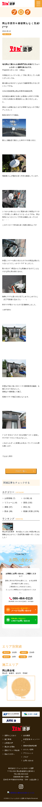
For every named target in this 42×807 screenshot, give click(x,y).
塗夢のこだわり (10, 735)
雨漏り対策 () (31, 511)
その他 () (27, 498)
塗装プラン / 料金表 (12, 750)
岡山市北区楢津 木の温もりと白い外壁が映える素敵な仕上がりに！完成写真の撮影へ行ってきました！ (21, 534)
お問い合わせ (28, 760)
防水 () (8, 511)
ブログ (25, 757)
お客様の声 (9, 743)
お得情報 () (10, 498)
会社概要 (26, 735)
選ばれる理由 (10, 747)
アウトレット (28, 753)
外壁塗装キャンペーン (31, 740)
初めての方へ (10, 754)
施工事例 (8, 739)
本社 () (26, 507)
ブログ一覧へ (21, 471)
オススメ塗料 (28, 749)
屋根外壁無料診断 (30, 746)
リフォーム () (11, 503)
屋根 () (8, 507)
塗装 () (27, 503)
